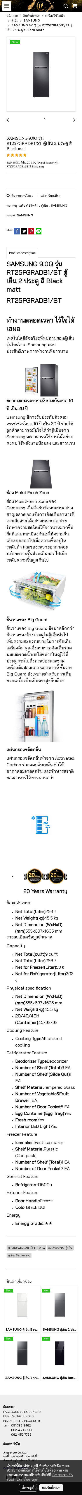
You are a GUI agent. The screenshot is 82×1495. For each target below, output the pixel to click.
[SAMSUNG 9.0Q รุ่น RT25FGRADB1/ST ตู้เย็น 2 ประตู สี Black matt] (41, 74)
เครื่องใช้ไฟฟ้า (29, 205)
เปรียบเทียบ (52, 195)
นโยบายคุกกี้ (30, 1479)
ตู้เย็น (45, 205)
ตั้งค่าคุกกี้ (28, 1488)
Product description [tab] (22, 253)
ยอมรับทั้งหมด (51, 1488)
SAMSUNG (59, 205)
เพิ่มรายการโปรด (21, 195)
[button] (64, 6)
